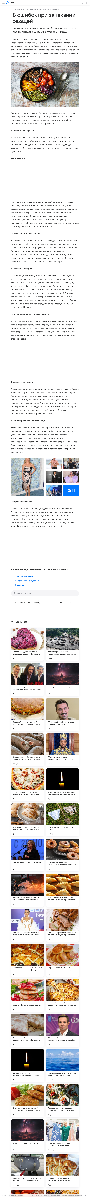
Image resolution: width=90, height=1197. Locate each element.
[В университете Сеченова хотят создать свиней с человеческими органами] (27, 749)
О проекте (35, 1195)
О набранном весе (23, 576)
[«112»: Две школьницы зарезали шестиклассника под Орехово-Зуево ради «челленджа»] (62, 784)
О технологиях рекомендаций (50, 1195)
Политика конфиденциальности (71, 1195)
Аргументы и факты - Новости (38, 9)
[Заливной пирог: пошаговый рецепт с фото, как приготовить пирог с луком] (27, 714)
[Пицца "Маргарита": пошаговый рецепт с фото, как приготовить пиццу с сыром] (62, 995)
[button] (45, 85)
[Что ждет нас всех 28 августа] (62, 679)
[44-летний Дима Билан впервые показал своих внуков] (62, 714)
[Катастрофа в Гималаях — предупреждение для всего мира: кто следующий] (62, 644)
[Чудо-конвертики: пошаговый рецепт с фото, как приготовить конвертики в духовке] (62, 890)
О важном (55, 9)
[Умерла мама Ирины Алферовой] (27, 855)
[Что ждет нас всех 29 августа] (27, 1135)
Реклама (20, 1195)
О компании (12, 1195)
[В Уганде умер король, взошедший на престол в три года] (62, 749)
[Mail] (7, 2)
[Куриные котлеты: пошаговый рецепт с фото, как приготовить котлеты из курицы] (27, 1100)
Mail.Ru (4, 1195)
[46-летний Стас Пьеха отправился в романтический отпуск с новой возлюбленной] (62, 1030)
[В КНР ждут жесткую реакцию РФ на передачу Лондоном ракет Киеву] (27, 1170)
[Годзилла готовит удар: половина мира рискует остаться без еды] (62, 1065)
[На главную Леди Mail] (12, 2)
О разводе (19, 585)
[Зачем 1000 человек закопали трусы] (62, 819)
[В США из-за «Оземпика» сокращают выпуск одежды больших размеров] (62, 1135)
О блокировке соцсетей (26, 581)
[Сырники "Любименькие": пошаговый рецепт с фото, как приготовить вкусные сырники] (62, 960)
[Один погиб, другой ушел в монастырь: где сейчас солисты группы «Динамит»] (27, 679)
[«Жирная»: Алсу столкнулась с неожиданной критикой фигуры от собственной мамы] (27, 925)
